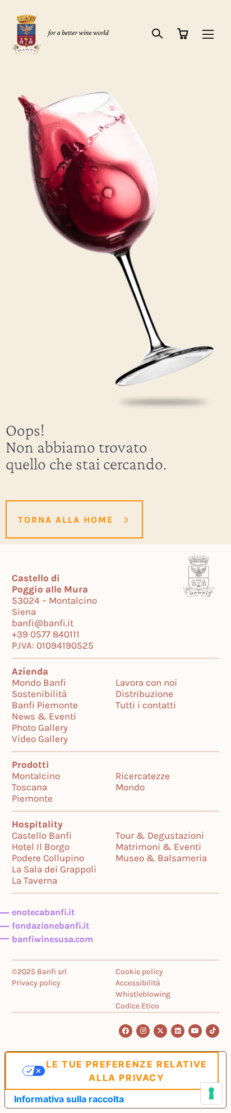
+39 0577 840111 (46, 634)
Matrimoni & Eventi (158, 846)
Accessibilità (138, 983)
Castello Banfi (42, 835)
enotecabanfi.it (43, 912)
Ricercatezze (143, 775)
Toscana (29, 787)
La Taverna (34, 880)
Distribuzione (144, 693)
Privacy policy (36, 983)
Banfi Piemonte (45, 705)
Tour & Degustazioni (160, 835)
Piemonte (32, 798)
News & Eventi (44, 716)
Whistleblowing (143, 994)
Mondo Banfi (39, 682)
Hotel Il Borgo (41, 846)
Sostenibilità (39, 693)
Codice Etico (137, 1006)
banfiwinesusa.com (52, 939)
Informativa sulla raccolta (69, 1099)
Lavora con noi (146, 682)
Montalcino (36, 775)
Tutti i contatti (146, 705)
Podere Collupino (48, 857)
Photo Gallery (40, 727)
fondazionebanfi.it (50, 925)
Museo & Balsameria (161, 857)
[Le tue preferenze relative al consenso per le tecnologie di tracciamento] (211, 1093)
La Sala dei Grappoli (54, 869)
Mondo (130, 787)
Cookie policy (139, 971)
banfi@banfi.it (42, 622)
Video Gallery (40, 738)
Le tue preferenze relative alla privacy (126, 1070)
